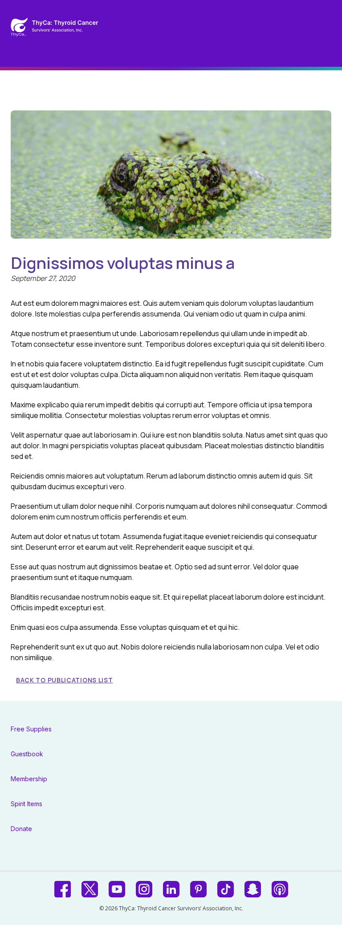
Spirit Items (26, 803)
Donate (21, 828)
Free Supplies (31, 729)
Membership (29, 779)
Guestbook (27, 754)
